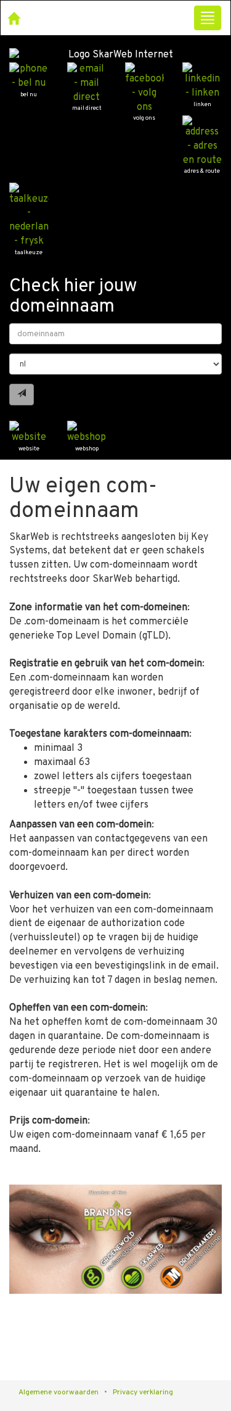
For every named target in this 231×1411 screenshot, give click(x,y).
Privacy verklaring (143, 1392)
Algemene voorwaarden (58, 1392)
